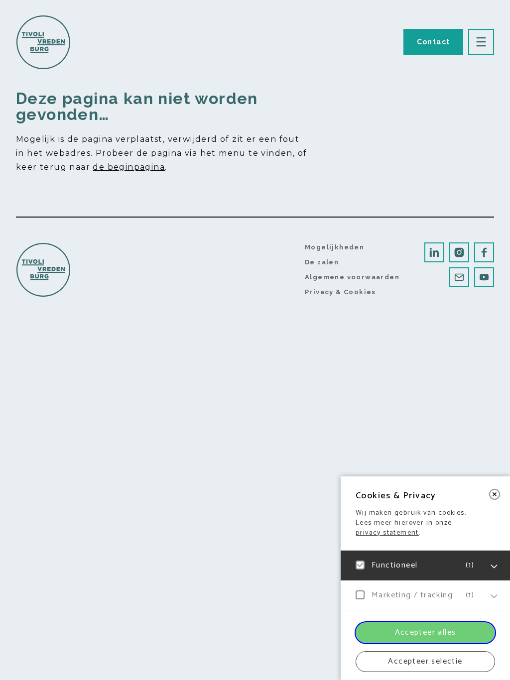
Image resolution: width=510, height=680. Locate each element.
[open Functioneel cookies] (494, 566)
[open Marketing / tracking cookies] (494, 596)
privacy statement (387, 533)
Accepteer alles (425, 632)
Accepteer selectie (425, 661)
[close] (494, 494)
